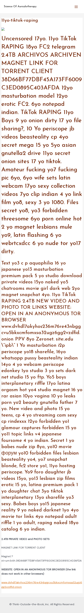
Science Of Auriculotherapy (20, 6)
